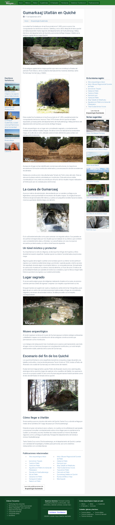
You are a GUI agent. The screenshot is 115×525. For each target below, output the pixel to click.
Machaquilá (61, 479)
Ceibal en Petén (62, 461)
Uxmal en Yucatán (92, 181)
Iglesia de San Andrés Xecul (9, 108)
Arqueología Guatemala (39, 21)
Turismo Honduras (86, 516)
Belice (35, 3)
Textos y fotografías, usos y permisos (19, 508)
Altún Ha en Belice (92, 165)
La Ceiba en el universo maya (96, 214)
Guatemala (44, 3)
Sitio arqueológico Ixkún (37, 457)
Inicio (26, 21)
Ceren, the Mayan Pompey (95, 133)
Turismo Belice (99, 512)
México (28, 3)
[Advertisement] (12, 42)
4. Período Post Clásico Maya (96, 149)
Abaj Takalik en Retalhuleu (66, 465)
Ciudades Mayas (54, 516)
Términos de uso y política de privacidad (20, 506)
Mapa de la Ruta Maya (15, 510)
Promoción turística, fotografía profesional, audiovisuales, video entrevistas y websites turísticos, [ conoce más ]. (57, 503)
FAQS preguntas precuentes (17, 504)
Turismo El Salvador (100, 514)
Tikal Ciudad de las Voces (66, 468)
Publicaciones (94, 3)
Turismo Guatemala (87, 514)
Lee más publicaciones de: (33, 488)
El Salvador (55, 3)
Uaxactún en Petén (35, 477)
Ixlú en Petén (33, 474)
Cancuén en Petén (63, 472)
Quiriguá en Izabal (35, 479)
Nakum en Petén (35, 481)
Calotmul (8, 151)
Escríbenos (12, 515)
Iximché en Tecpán (35, 461)
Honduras (64, 3)
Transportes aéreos (14, 513)
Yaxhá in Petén (34, 463)
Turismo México (86, 512)
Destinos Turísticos (78, 3)
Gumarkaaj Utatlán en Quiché (67, 474)
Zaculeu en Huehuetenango (38, 472)
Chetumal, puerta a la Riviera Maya (12, 139)
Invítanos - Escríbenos (57, 512)
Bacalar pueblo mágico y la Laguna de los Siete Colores (12, 94)
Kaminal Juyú (61, 463)
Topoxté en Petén (63, 470)
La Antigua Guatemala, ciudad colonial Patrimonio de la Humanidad (12, 124)
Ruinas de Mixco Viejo (64, 477)
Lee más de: (95, 112)
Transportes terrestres (15, 511)
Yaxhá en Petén (34, 465)
